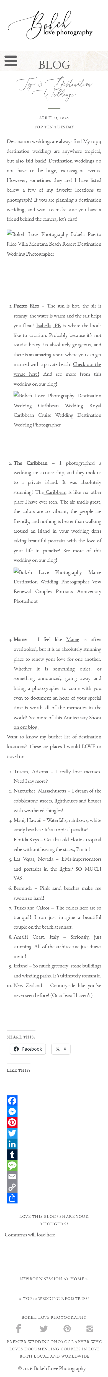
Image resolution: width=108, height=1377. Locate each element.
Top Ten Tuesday (54, 127)
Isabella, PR (48, 325)
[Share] (54, 1198)
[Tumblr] (54, 1154)
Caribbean (54, 492)
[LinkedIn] (54, 1144)
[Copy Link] (54, 1187)
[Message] (54, 1165)
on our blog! (26, 727)
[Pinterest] (54, 1122)
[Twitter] (54, 1133)
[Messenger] (54, 1111)
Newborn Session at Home (52, 1279)
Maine (72, 639)
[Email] (54, 1176)
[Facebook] (54, 1100)
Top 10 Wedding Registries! (56, 1299)
